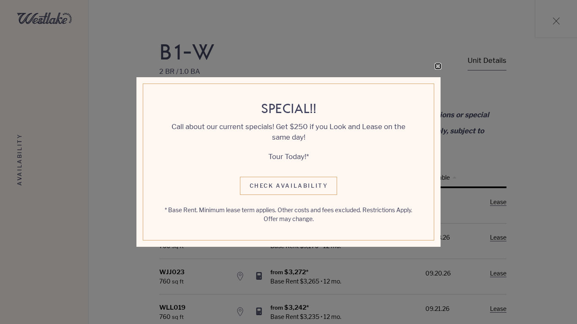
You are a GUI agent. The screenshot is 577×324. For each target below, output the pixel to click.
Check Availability (289, 185)
